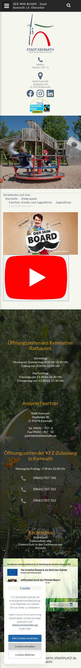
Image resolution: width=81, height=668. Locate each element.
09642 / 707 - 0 (40, 67)
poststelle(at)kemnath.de (40, 435)
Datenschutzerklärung (25, 625)
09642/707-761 (44, 489)
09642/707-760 (44, 478)
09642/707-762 (44, 500)
